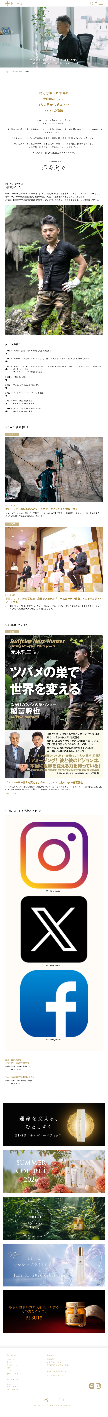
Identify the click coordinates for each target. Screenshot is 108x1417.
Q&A (9, 1371)
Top (6, 72)
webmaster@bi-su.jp (24, 1080)
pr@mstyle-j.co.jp (23, 1066)
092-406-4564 (16, 1069)
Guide (10, 1362)
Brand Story (17, 72)
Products (11, 1359)
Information (12, 1390)
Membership (13, 1365)
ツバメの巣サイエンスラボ (58, 1375)
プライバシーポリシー (56, 1362)
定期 (9, 1368)
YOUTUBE (12, 1387)
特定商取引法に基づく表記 (58, 1365)
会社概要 (50, 1359)
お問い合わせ (12, 1374)
